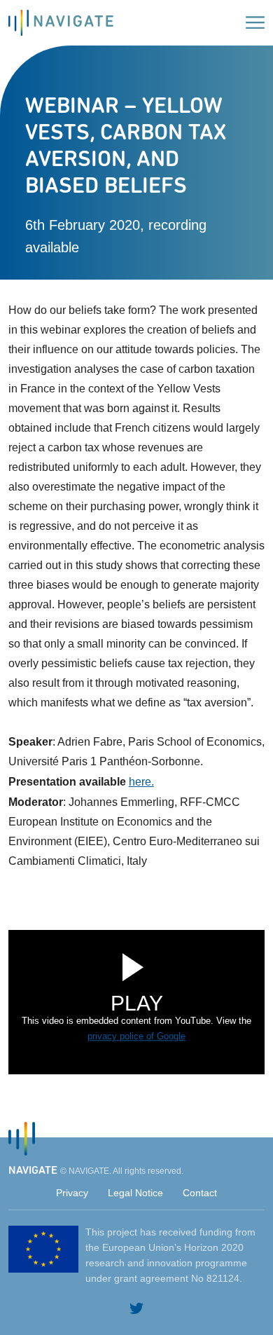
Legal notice (135, 1192)
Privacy (72, 1192)
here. (141, 782)
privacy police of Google (137, 1037)
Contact (200, 1192)
